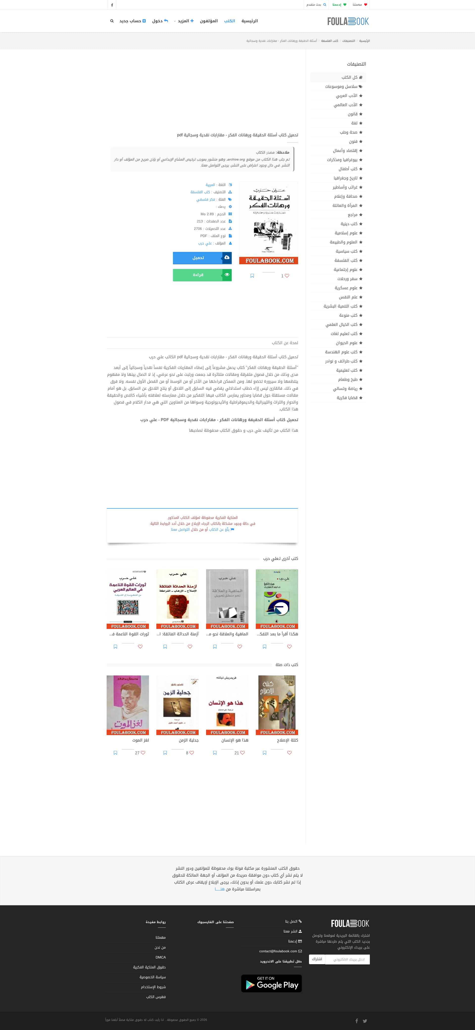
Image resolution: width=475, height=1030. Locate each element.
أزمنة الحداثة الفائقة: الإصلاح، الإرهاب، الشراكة (177, 634)
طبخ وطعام (347, 379)
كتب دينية (349, 224)
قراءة (198, 275)
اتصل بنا (292, 922)
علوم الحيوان (346, 343)
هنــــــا (220, 889)
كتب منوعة (348, 315)
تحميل (198, 258)
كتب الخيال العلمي (341, 324)
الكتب (229, 21)
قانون (352, 114)
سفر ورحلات (347, 279)
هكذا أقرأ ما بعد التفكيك (277, 634)
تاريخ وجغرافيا (345, 178)
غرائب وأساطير (345, 187)
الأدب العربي (346, 95)
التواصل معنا (180, 529)
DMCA (161, 957)
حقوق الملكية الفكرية (149, 967)
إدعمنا (293, 941)
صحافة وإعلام (345, 196)
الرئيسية (249, 21)
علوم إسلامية (346, 233)
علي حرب (205, 243)
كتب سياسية (346, 251)
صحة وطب (348, 132)
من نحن (160, 947)
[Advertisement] (202, 96)
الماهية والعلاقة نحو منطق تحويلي (227, 634)
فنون (353, 141)
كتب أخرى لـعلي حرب (280, 558)
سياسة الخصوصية (153, 977)
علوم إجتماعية (345, 269)
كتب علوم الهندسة (341, 352)
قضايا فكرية (347, 398)
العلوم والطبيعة (343, 242)
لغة (354, 123)
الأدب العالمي (345, 105)
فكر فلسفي (205, 199)
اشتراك (317, 959)
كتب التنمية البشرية (340, 306)
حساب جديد (130, 21)
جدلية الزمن (189, 741)
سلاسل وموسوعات (341, 86)
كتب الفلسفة (329, 41)
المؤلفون (209, 21)
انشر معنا (291, 931)
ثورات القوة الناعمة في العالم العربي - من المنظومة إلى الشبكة (128, 634)
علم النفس (348, 297)
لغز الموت (140, 741)
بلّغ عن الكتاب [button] (219, 529)
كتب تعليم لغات (344, 333)
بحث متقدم (314, 4)
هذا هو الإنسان (234, 741)
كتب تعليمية (346, 370)
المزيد (183, 21)
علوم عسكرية (346, 288)
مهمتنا (358, 4)
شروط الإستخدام (153, 987)
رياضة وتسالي (345, 388)
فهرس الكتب (156, 997)
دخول (158, 21)
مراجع (352, 214)
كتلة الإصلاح (287, 741)
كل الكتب (349, 77)
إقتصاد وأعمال (345, 150)
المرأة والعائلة (344, 205)
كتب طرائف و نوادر (341, 361)
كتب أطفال (348, 169)
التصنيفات (348, 41)
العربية (210, 185)
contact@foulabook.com (278, 951)
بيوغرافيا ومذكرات (342, 160)
